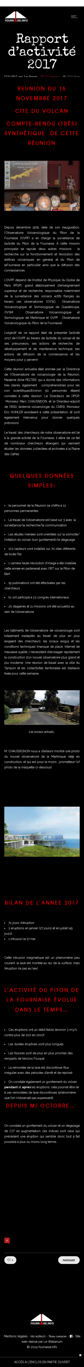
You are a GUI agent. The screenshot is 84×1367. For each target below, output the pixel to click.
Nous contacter (58, 1336)
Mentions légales (16, 1336)
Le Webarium (53, 1341)
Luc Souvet (30, 76)
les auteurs (38, 1336)
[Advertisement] (42, 1192)
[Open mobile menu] (75, 16)
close (80, 1355)
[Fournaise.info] (16, 21)
